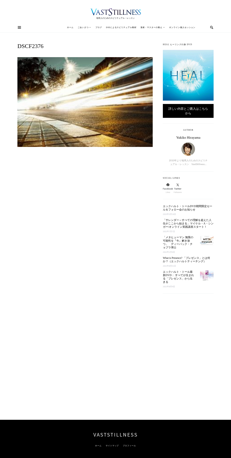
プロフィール (129, 445)
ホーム (70, 27)
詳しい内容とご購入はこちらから (188, 111)
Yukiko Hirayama (188, 137)
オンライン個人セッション (182, 27)
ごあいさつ (83, 27)
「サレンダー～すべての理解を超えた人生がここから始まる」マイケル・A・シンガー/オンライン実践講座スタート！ (188, 223)
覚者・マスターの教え (151, 27)
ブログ (98, 27)
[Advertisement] (188, 358)
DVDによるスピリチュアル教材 (121, 27)
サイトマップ (112, 445)
